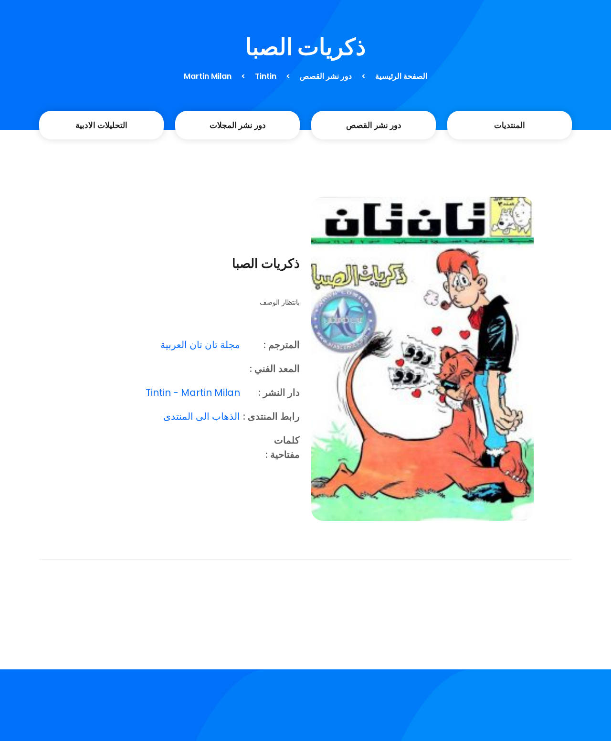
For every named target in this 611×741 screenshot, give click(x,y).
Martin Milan (208, 76)
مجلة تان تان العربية (200, 344)
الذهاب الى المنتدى (201, 416)
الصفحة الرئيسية (401, 76)
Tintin (265, 76)
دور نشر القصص (326, 76)
